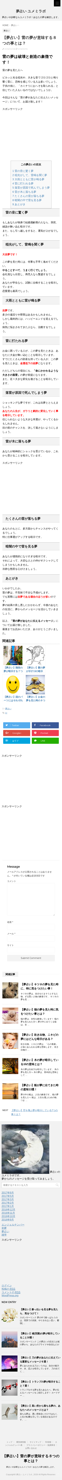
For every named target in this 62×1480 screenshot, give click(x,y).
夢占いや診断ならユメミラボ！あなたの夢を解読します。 (31, 1467)
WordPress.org (10, 1295)
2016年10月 (8, 1216)
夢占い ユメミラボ (31, 11)
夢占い (8, 708)
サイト (10, 945)
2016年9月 (8, 1219)
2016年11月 (8, 1213)
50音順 (48, 1442)
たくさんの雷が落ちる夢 (28, 196)
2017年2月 (8, 1202)
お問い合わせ (31, 1448)
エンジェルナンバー (13, 1224)
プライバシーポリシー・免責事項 (40, 1445)
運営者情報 (21, 1442)
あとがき (18, 204)
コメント (11, 881)
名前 (10, 922)
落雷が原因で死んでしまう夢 (31, 187)
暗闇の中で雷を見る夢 (27, 200)
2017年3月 (8, 1199)
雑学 (4, 1234)
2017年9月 (8, 1192)
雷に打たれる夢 (23, 183)
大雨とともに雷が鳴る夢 (28, 179)
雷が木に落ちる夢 (24, 191)
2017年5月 (8, 1196)
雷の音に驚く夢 (23, 171)
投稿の (8, 1289)
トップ (9, 1442)
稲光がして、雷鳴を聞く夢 (29, 175)
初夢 (4, 1228)
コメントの (11, 1292)
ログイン (7, 1285)
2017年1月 (8, 1206)
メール (11, 933)
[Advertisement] (29, 133)
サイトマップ (35, 1442)
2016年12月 (8, 1209)
